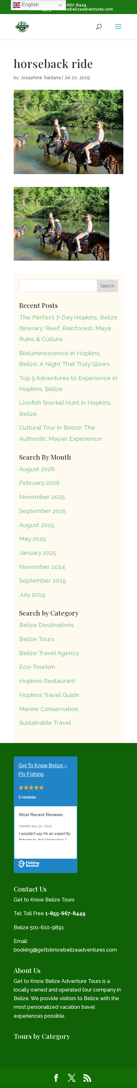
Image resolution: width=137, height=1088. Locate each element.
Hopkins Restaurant (47, 680)
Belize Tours (36, 638)
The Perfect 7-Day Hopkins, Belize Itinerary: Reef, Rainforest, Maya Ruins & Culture (68, 328)
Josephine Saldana (40, 77)
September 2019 (42, 580)
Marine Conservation (48, 708)
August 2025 (36, 524)
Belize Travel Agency (49, 652)
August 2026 (37, 468)
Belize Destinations (46, 624)
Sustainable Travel (45, 722)
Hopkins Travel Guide (49, 694)
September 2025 (42, 510)
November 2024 (42, 566)
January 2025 (37, 552)
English (29, 4)
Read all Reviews (37, 849)
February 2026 (39, 482)
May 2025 (32, 538)
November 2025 (42, 496)
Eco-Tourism (37, 666)
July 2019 (32, 594)
